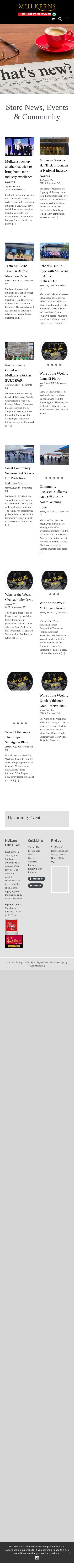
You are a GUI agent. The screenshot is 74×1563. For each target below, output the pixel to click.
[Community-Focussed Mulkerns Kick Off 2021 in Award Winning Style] (54, 455)
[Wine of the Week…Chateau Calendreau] (19, 580)
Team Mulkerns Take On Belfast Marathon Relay (16, 271)
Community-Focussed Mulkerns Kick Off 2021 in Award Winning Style (53, 497)
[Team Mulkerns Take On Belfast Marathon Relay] (19, 252)
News (30, 854)
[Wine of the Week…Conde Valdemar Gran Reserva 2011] (54, 681)
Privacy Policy (35, 869)
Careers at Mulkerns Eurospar (33, 862)
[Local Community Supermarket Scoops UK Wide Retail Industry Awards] (19, 454)
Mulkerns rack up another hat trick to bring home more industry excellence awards (18, 171)
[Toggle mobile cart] (53, 19)
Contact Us (33, 847)
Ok (37, 1557)
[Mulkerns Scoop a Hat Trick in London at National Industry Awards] (54, 146)
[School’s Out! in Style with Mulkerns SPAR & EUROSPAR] (54, 252)
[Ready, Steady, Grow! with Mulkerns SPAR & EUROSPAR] (19, 351)
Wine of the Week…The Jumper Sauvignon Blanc (19, 737)
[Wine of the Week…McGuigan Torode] (54, 580)
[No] (69, 1552)
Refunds (32, 872)
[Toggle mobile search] (60, 19)
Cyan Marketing (37, 965)
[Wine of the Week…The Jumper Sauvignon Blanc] (19, 681)
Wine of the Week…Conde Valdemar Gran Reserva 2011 (54, 701)
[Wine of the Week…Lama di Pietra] (54, 351)
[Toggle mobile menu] (67, 19)
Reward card (34, 851)
